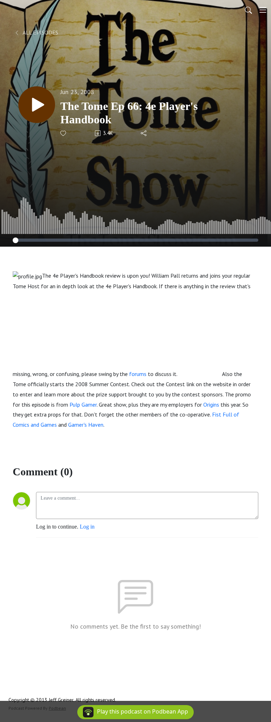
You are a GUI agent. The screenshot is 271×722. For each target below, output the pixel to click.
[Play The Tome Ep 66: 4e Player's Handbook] (36, 104)
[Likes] (64, 133)
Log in (87, 527)
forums (137, 373)
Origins (211, 404)
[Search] (248, 10)
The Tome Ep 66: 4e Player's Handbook (129, 113)
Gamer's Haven (85, 424)
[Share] (144, 133)
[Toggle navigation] (263, 10)
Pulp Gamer (83, 404)
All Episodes (40, 32)
